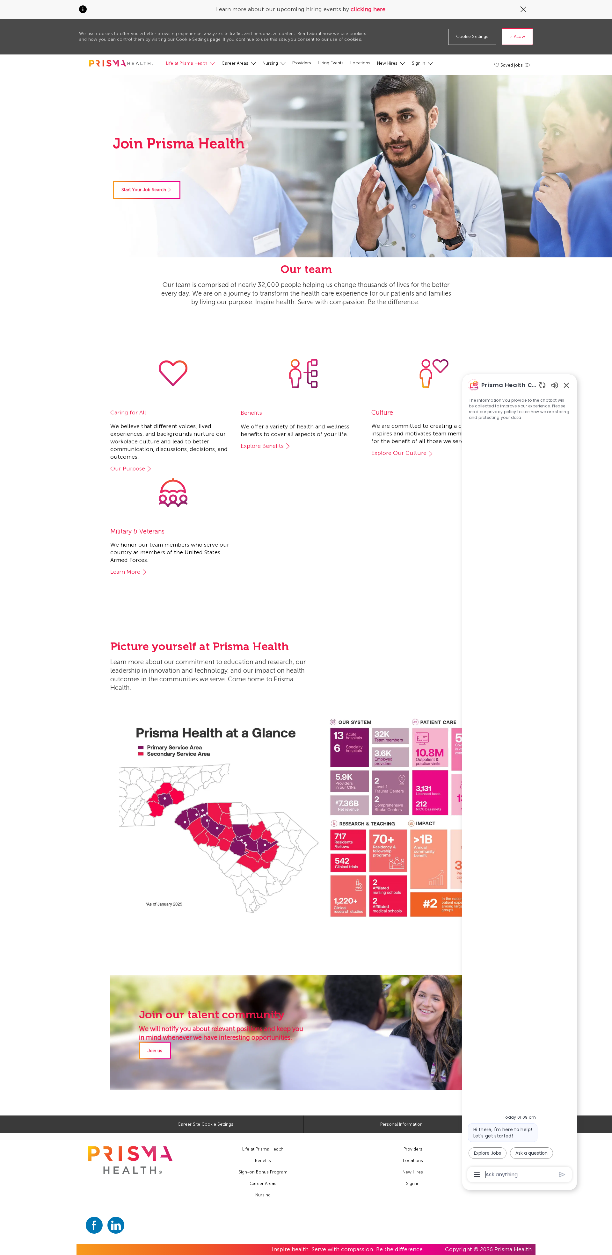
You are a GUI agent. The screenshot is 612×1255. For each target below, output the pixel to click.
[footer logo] (130, 1160)
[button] (472, 37)
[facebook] (94, 1225)
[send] (562, 1175)
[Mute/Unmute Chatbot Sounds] (554, 385)
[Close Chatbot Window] (566, 385)
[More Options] (477, 1174)
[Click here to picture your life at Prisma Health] (303, 816)
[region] (519, 779)
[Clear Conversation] (542, 385)
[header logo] (121, 63)
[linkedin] (115, 1225)
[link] (146, 190)
